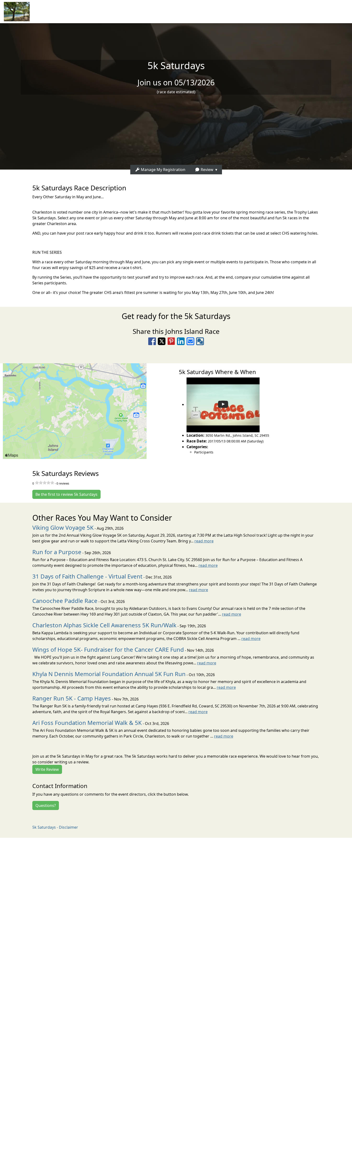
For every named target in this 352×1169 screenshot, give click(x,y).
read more (204, 541)
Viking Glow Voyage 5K (63, 527)
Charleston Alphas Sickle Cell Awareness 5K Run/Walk (104, 625)
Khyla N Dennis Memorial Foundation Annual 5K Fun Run (109, 674)
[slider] (44, 483)
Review (206, 169)
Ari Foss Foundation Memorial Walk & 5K (87, 723)
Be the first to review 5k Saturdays (66, 494)
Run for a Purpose (56, 552)
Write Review (47, 769)
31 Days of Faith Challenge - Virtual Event (87, 576)
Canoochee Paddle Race (64, 601)
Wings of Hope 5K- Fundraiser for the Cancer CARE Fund (108, 649)
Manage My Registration (162, 169)
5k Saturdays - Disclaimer (55, 827)
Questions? (45, 805)
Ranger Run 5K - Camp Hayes (71, 698)
